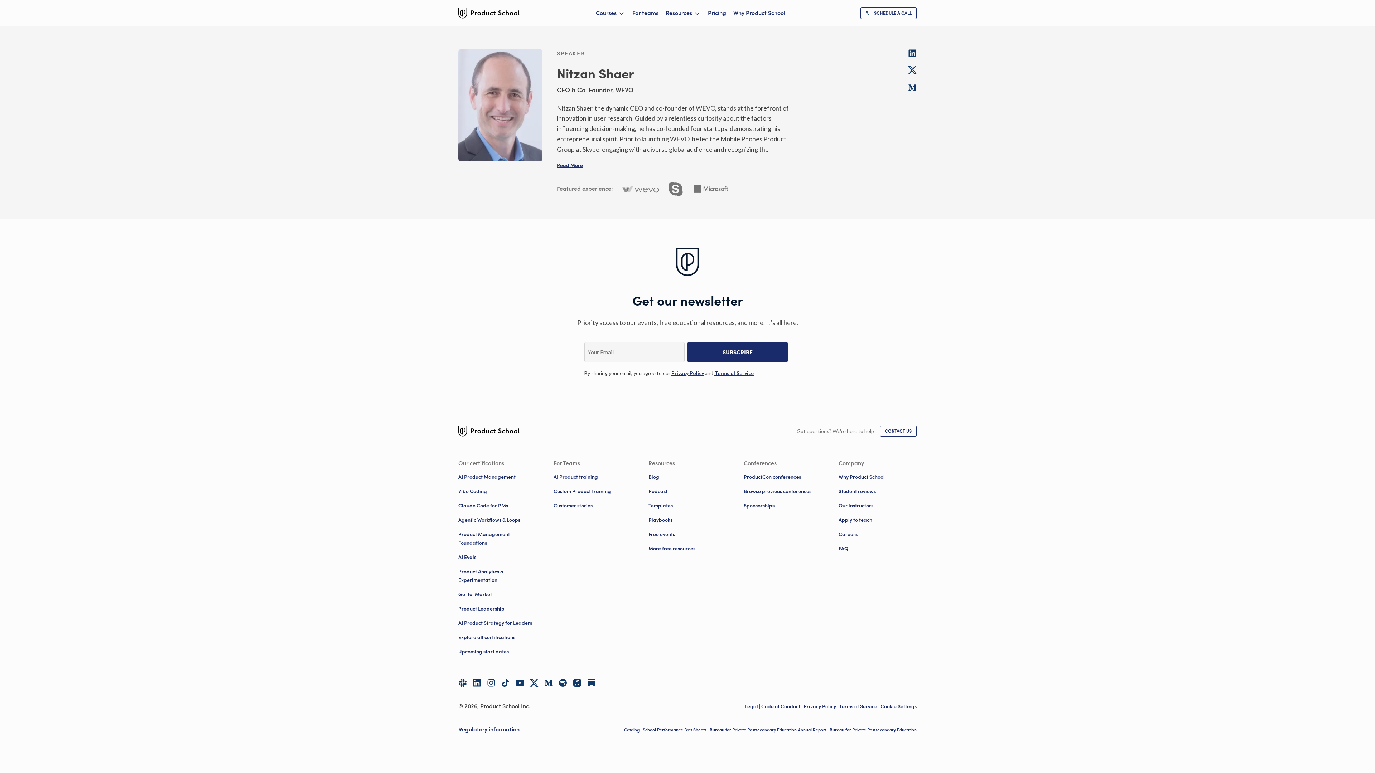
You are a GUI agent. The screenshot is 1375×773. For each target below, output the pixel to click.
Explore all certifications (486, 637)
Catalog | (633, 730)
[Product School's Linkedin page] (477, 683)
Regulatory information (489, 729)
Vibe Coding (472, 491)
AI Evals (467, 557)
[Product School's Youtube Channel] (520, 683)
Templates (660, 505)
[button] (570, 165)
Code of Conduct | (782, 706)
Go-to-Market (475, 594)
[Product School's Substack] (591, 683)
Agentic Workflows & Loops (489, 520)
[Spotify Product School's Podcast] (563, 683)
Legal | (753, 706)
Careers (848, 534)
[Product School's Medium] (548, 683)
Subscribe (738, 352)
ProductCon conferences (772, 477)
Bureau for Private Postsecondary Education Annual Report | (770, 730)
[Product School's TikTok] (505, 683)
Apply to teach (855, 520)
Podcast (657, 491)
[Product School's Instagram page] (491, 683)
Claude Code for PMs (483, 505)
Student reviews (857, 491)
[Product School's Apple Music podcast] (577, 683)
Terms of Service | (860, 706)
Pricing (717, 12)
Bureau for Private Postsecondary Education (873, 730)
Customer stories (573, 505)
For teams (645, 12)
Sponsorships (759, 505)
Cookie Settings (899, 706)
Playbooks (660, 520)
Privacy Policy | (821, 706)
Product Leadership (481, 609)
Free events (661, 534)
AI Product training (576, 477)
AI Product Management (487, 477)
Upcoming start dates (483, 651)
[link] (888, 13)
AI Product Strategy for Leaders (495, 623)
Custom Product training (582, 491)
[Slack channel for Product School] (462, 683)
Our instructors (856, 505)
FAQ (843, 548)
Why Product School (759, 12)
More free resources (671, 548)
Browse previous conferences (777, 491)
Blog (653, 477)
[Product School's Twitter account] (534, 683)
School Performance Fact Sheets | (676, 730)
